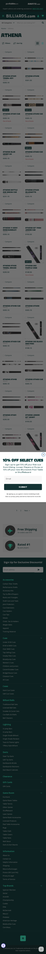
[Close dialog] (43, 454)
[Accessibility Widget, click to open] (3, 945)
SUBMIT (23, 486)
